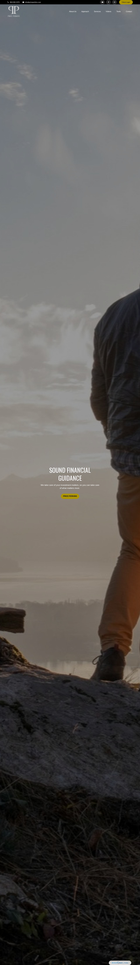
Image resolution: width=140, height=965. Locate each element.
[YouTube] (102, 2)
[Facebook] (108, 2)
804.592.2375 (15, 2)
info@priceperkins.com (33, 2)
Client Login (126, 2)
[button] (72, 12)
